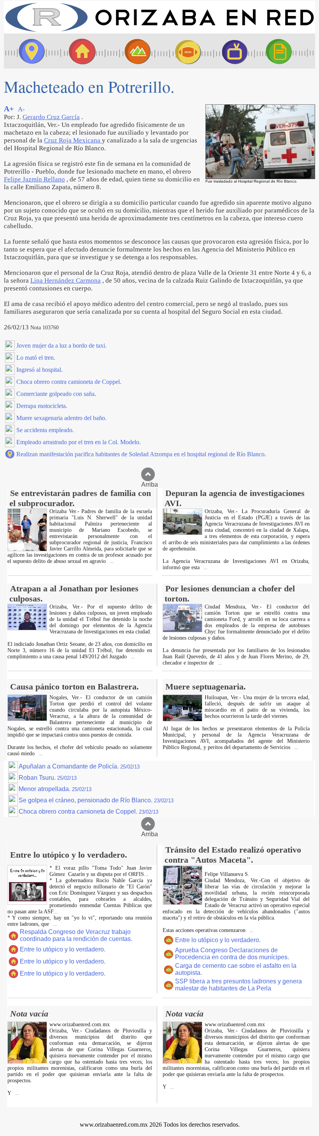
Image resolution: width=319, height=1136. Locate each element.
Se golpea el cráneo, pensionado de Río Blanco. (96, 800)
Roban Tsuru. (48, 777)
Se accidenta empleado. (45, 430)
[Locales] (79, 51)
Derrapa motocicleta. (41, 406)
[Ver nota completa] (27, 549)
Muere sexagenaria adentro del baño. (61, 418)
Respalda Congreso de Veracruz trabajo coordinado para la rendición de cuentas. (76, 935)
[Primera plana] (29, 51)
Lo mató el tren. (35, 357)
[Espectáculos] (231, 51)
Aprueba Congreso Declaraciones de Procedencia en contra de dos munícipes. (232, 953)
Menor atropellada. (55, 789)
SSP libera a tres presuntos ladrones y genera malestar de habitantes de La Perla (238, 985)
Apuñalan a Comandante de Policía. (79, 766)
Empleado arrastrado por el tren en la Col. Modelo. (78, 442)
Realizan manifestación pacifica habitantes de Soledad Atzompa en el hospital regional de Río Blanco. (141, 454)
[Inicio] (159, 31)
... (111, 561)
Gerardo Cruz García (51, 117)
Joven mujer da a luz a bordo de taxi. (61, 345)
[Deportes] (181, 51)
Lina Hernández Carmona (65, 280)
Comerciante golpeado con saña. (56, 393)
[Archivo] (286, 51)
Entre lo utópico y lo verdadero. (62, 949)
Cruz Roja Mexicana (73, 140)
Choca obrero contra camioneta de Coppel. (68, 381)
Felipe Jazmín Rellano (34, 179)
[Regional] (130, 51)
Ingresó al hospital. (39, 369)
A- (21, 109)
